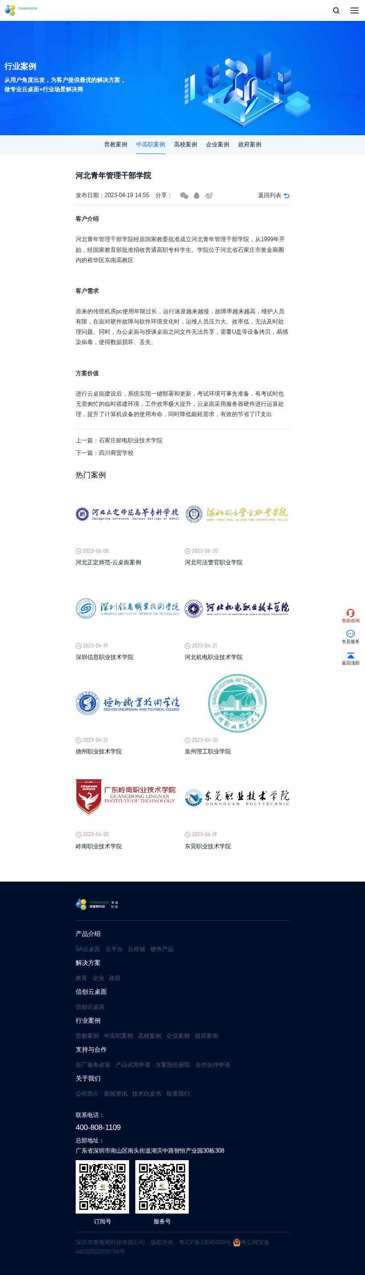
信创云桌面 (91, 991)
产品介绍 (88, 934)
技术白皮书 (146, 1093)
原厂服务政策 (93, 1064)
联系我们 (178, 1093)
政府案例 (249, 144)
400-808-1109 (98, 1127)
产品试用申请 (133, 1064)
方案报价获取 (172, 1064)
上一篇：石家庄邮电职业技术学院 (119, 440)
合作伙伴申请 (212, 1064)
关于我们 (88, 1078)
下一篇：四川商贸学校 (105, 452)
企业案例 (217, 144)
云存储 (136, 949)
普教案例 (115, 144)
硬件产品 (162, 949)
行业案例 (88, 1020)
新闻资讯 (115, 1093)
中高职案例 (150, 144)
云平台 (114, 949)
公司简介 (87, 1093)
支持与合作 (91, 1049)
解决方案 (88, 962)
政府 (115, 978)
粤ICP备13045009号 (205, 1242)
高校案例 (185, 144)
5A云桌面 (88, 949)
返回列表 (269, 195)
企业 (98, 978)
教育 (81, 978)
